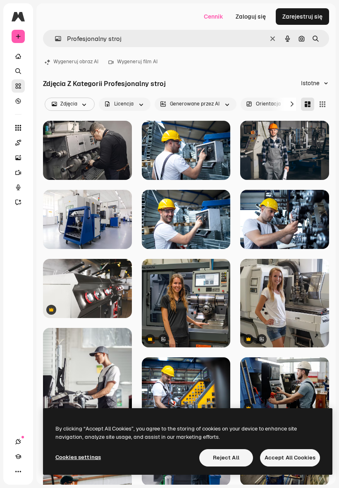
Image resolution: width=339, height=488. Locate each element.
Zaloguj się (251, 16)
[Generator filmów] (18, 172)
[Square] (322, 104)
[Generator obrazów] (18, 157)
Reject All (226, 457)
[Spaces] (18, 142)
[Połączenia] (18, 441)
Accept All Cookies (290, 457)
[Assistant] (18, 202)
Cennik (213, 16)
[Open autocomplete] (54, 39)
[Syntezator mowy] (18, 187)
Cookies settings (78, 457)
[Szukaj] (18, 71)
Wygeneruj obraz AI (75, 61)
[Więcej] (18, 471)
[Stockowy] (18, 86)
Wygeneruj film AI (137, 61)
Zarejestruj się (302, 16)
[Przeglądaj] (18, 101)
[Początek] (18, 56)
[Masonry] (307, 104)
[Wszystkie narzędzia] (18, 127)
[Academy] (18, 456)
